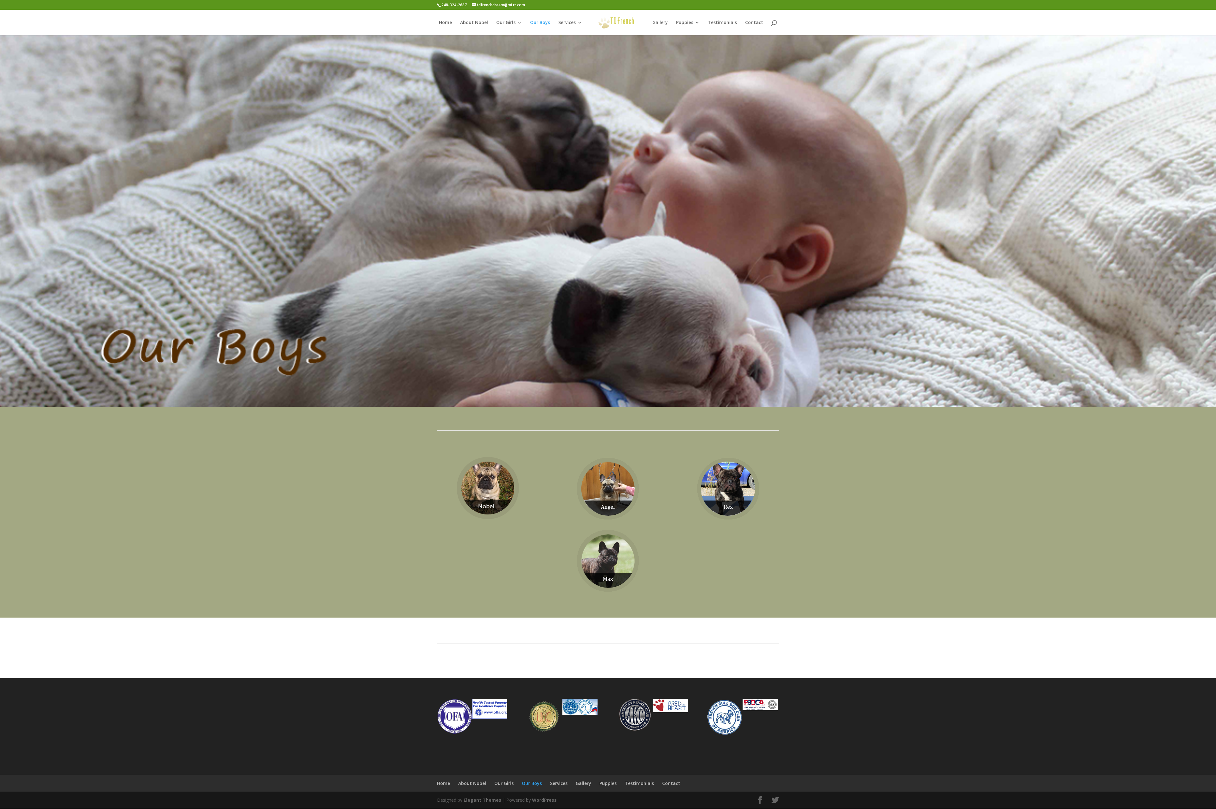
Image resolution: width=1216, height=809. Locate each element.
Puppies (684, 22)
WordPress (544, 800)
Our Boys (540, 22)
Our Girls (506, 22)
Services (567, 22)
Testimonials (722, 22)
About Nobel (474, 22)
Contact (754, 22)
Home (445, 22)
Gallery (660, 22)
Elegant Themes (482, 800)
